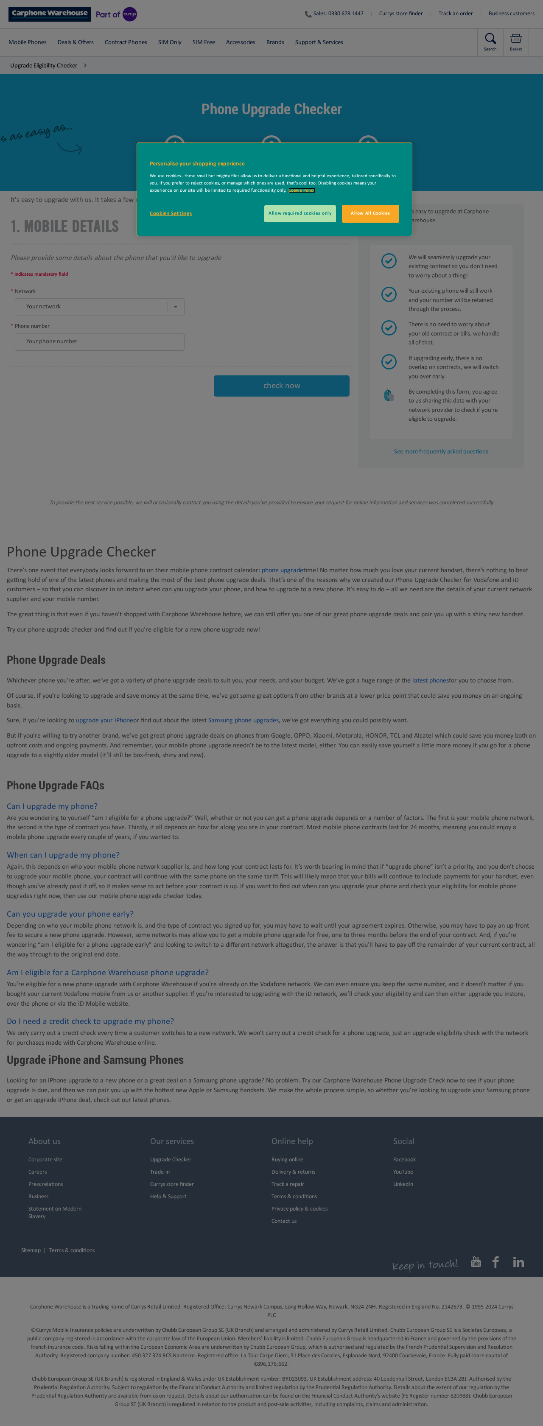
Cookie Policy (301, 190)
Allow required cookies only (300, 213)
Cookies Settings (171, 213)
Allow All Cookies (370, 213)
